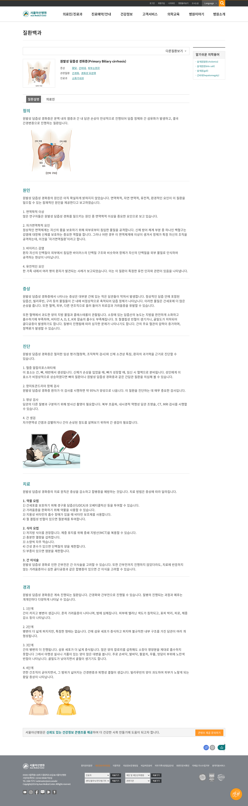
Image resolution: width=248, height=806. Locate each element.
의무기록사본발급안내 (164, 765)
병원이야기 (196, 14)
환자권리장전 (86, 765)
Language (209, 3)
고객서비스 (150, 14)
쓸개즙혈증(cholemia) (207, 61)
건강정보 (126, 14)
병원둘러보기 (183, 3)
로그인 (152, 3)
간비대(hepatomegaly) (208, 75)
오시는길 (195, 3)
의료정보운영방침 (130, 765)
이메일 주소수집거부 (200, 765)
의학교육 (173, 14)
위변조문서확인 (182, 765)
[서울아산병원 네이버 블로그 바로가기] (42, 792)
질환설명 (33, 99)
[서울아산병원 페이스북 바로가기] (37, 792)
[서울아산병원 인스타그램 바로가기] (31, 792)
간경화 (75, 73)
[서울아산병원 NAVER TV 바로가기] (48, 792)
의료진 (50, 99)
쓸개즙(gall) (202, 70)
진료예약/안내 (101, 14)
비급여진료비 (146, 765)
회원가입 (161, 3)
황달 (74, 68)
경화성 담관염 (88, 73)
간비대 (82, 68)
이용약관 (116, 765)
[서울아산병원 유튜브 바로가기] (25, 792)
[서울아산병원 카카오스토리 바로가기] (54, 792)
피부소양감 (94, 68)
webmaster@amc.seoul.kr (46, 781)
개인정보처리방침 (102, 765)
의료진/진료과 (72, 14)
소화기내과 (78, 78)
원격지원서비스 (218, 765)
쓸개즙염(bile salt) (206, 66)
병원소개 (219, 14)
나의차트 (171, 3)
